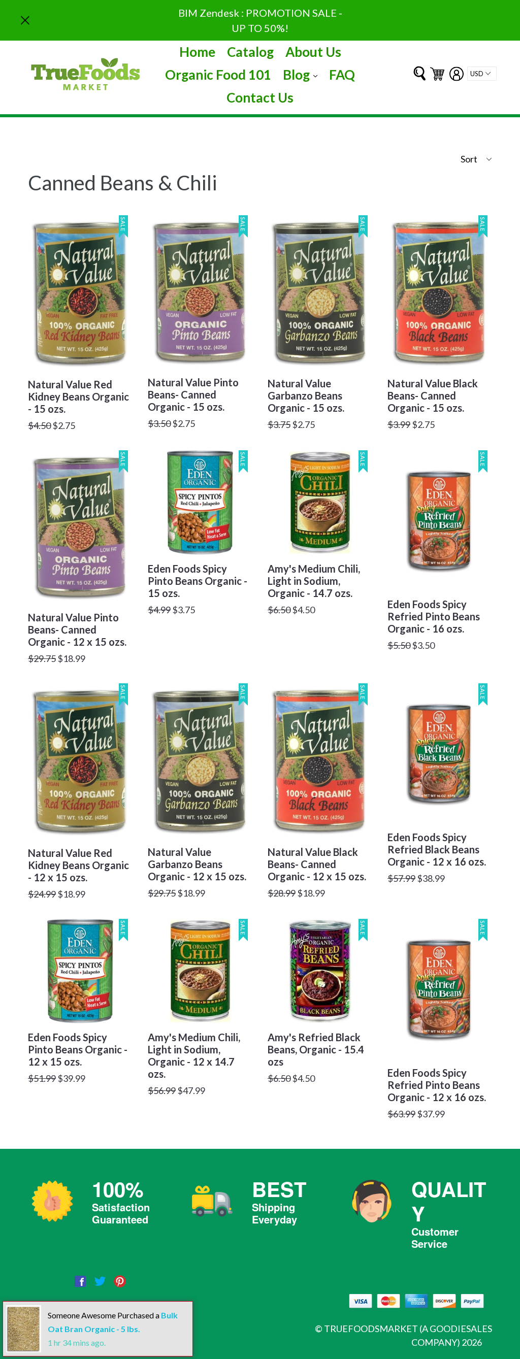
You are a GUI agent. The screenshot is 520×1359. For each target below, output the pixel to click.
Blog (302, 74)
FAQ (342, 75)
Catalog (250, 52)
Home (197, 52)
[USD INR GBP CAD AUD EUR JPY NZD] (482, 73)
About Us (313, 52)
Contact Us (260, 97)
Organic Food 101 (218, 75)
